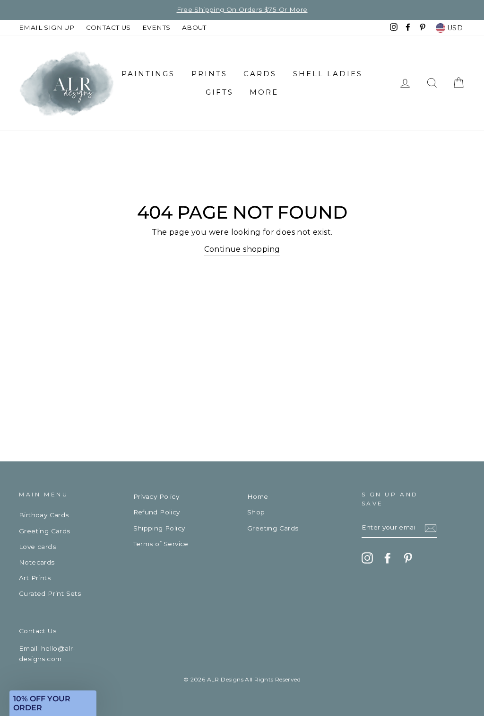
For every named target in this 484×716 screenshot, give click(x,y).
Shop (256, 512)
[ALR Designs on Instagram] (367, 558)
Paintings (148, 73)
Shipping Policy (159, 528)
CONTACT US (108, 27)
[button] (52, 703)
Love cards (37, 546)
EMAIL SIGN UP (46, 27)
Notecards (37, 562)
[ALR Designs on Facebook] (387, 558)
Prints (209, 73)
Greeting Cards (44, 531)
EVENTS (156, 27)
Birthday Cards (44, 515)
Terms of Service (161, 544)
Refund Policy (156, 512)
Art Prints (35, 578)
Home (257, 496)
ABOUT (194, 27)
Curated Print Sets (50, 593)
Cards (260, 73)
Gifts (219, 92)
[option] (242, 10)
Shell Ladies (328, 73)
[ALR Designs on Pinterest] (408, 558)
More (264, 92)
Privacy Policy (156, 496)
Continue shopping (242, 249)
